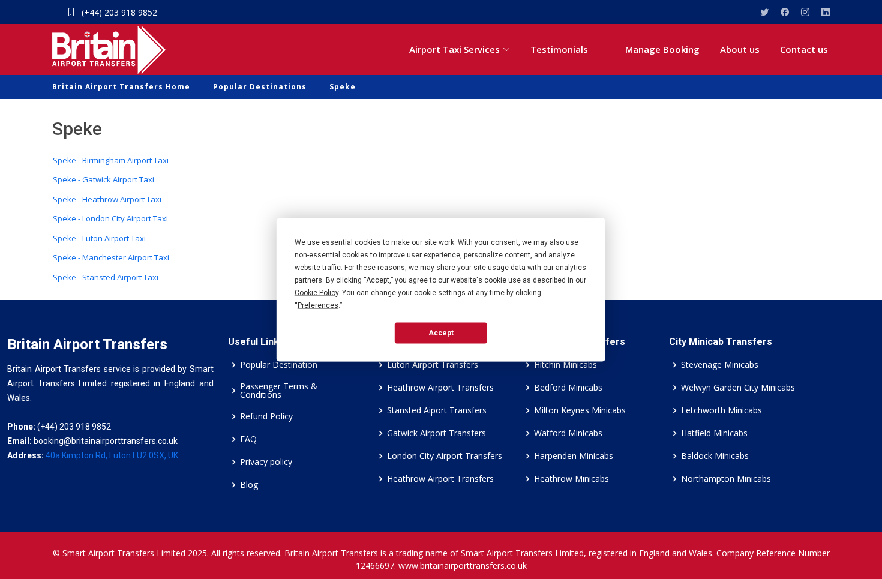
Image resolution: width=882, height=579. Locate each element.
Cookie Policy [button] (316, 292)
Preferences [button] (318, 305)
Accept (441, 333)
